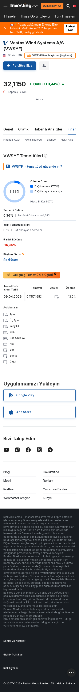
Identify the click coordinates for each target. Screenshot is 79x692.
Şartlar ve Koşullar (14, 640)
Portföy (8, 489)
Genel (8, 129)
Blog (6, 472)
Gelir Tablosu (33, 139)
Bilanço (51, 139)
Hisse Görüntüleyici (35, 16)
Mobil (7, 480)
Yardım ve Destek (55, 489)
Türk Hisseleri (64, 16)
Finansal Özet (11, 139)
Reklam (48, 480)
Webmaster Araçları (16, 498)
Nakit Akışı (67, 139)
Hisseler (10, 16)
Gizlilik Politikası (13, 654)
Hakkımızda (51, 472)
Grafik (23, 129)
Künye (47, 498)
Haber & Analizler (48, 129)
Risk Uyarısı (10, 668)
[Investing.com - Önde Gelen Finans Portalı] (24, 5)
